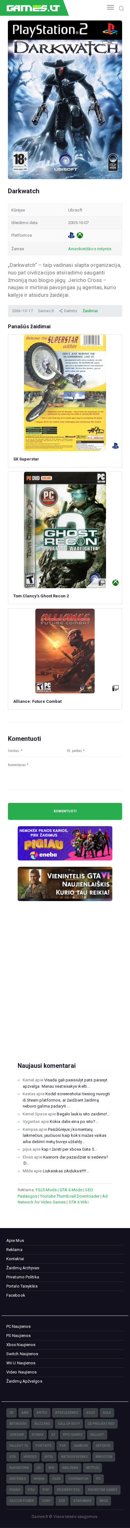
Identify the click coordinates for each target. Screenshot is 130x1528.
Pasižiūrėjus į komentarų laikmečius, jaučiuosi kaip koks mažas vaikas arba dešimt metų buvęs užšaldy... (64, 1135)
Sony (46, 1501)
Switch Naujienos (22, 1353)
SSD (62, 1501)
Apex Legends (66, 1412)
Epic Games (72, 1434)
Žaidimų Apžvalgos (24, 1381)
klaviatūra (19, 1467)
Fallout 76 (18, 1445)
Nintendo (17, 1478)
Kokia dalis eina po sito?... (74, 1121)
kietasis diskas (74, 1456)
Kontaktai (15, 1258)
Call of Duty (69, 1423)
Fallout (97, 1434)
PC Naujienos (18, 1326)
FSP (63, 1445)
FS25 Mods (46, 1189)
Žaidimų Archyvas (22, 1268)
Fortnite (44, 1445)
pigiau (14, 1489)
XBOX (103, 1501)
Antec (42, 1412)
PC (98, 1478)
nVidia (39, 1478)
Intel (48, 1456)
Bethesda (18, 1423)
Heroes (30, 1456)
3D (11, 1412)
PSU (31, 1489)
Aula (107, 1412)
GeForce (103, 1445)
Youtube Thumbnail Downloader (69, 1196)
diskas (38, 1434)
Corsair (16, 1434)
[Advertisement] (65, 992)
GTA (12, 1456)
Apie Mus (15, 1240)
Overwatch (78, 1478)
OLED (56, 1478)
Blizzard (42, 1423)
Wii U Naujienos (21, 1363)
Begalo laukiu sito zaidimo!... (83, 1114)
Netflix (92, 1467)
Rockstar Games (102, 1489)
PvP (46, 1489)
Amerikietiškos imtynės (89, 248)
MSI (52, 1467)
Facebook (15, 1295)
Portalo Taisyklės (22, 1286)
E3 (53, 1434)
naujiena (70, 1467)
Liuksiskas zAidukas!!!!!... (66, 1171)
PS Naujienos (18, 1335)
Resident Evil (68, 1489)
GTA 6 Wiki (79, 1202)
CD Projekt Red (101, 1423)
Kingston (104, 1456)
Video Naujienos (21, 1372)
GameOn (81, 1445)
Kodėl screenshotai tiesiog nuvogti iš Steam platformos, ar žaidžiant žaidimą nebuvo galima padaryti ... (66, 1099)
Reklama (14, 1249)
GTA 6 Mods (71, 1189)
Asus (90, 1412)
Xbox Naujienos (20, 1344)
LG (39, 1467)
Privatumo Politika (22, 1277)
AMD (25, 1412)
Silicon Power (21, 1501)
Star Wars (82, 1501)
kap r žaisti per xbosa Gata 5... (69, 1149)
